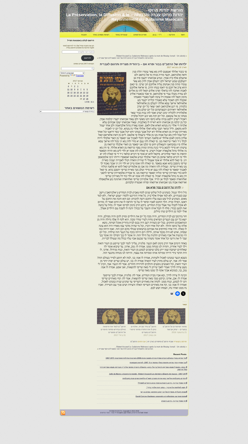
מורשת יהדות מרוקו (165, 10)
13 (84, 93)
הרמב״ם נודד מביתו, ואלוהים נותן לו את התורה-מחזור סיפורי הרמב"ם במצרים (143, 329)
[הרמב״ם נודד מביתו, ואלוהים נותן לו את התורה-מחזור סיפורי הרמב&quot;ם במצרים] (142, 316)
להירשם (87, 58)
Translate (80, 76)
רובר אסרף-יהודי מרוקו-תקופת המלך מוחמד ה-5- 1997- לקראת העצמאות (158, 363)
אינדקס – (171, 35)
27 (84, 99)
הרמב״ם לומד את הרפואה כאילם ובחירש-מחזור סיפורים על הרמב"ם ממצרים (113, 329)
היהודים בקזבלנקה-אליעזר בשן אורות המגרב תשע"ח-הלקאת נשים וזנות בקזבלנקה (154, 378)
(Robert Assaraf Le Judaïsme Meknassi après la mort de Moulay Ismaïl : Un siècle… (150, 56)
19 (87, 96)
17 (71, 93)
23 (75, 96)
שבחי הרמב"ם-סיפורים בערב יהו (160, 341)
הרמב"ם (133, 341)
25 (68, 96)
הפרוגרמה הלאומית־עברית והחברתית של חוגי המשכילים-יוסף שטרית (126, 58)
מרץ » (87, 102)
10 (71, 89)
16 (75, 93)
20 (84, 96)
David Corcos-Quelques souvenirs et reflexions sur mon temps (161, 396)
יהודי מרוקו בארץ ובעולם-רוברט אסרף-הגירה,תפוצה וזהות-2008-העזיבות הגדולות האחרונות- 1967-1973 (146, 358)
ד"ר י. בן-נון (157, 35)
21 (81, 96)
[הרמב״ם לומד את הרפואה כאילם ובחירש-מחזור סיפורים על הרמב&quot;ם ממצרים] (112, 316)
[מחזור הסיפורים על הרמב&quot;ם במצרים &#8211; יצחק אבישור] (173, 316)
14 (81, 93)
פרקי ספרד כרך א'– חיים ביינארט (174, 401)
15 (78, 93)
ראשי (183, 35)
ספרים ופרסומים (140, 35)
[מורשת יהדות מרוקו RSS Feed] (63, 413)
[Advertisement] (134, 45)
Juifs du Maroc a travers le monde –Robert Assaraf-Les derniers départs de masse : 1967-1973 (148, 374)
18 (68, 93)
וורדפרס (135, 413)
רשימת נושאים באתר (101, 35)
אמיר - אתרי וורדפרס (107, 413)
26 (87, 99)
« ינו (92, 102)
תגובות (84, 35)
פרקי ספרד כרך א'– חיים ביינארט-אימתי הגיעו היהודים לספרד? (162, 383)
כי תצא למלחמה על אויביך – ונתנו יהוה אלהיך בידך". (166, 387)
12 (87, 93)
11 (68, 89)
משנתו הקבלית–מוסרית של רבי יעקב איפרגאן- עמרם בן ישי (163, 392)
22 (78, 96)
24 (71, 96)
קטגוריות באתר (121, 35)
